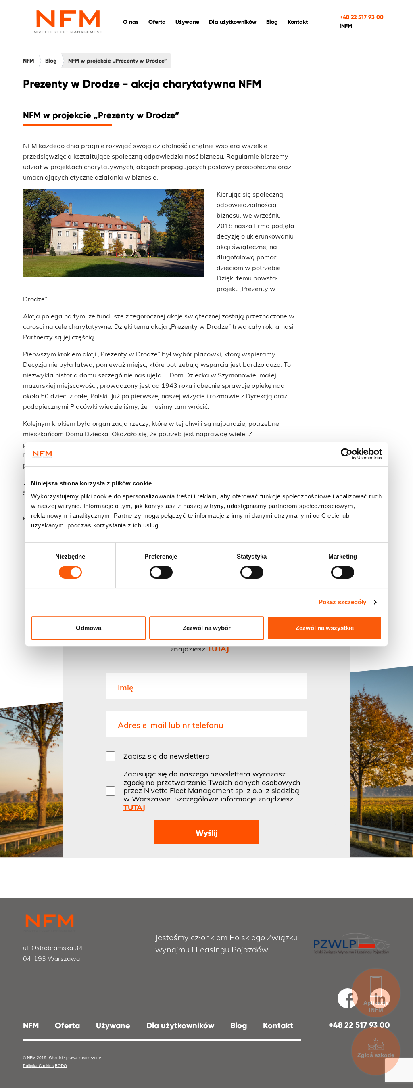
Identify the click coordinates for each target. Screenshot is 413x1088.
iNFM (346, 26)
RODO (61, 1065)
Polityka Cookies (38, 1065)
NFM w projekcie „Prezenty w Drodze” (117, 60)
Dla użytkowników (233, 22)
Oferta (67, 1025)
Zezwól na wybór (207, 627)
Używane (187, 22)
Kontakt (298, 22)
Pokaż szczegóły (343, 601)
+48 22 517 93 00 (362, 17)
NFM (28, 60)
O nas (131, 22)
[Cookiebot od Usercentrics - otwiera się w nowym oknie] (346, 454)
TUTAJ (218, 648)
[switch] (161, 572)
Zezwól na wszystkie (325, 627)
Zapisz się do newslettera (166, 756)
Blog (272, 22)
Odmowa (88, 627)
